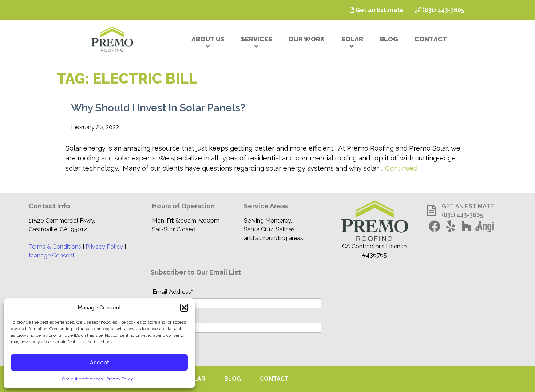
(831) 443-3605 (442, 10)
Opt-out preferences (82, 378)
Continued (401, 168)
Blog (389, 39)
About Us (208, 39)
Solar (352, 39)
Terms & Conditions (55, 246)
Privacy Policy (119, 378)
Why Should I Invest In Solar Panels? (158, 108)
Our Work (307, 39)
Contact (431, 39)
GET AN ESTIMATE (468, 206)
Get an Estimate (379, 10)
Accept (99, 362)
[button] (184, 307)
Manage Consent (52, 255)
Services (256, 39)
